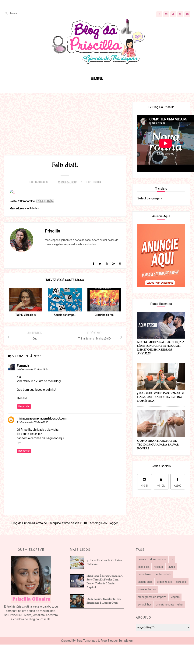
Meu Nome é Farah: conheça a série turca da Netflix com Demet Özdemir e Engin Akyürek (104, 581)
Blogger (113, 523)
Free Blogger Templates (117, 640)
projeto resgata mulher (169, 604)
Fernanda (23, 365)
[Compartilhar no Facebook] (49, 201)
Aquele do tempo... (65, 314)
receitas (159, 566)
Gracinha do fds (104, 314)
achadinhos (145, 604)
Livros (171, 566)
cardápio (181, 581)
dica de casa (145, 581)
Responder (24, 406)
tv (172, 559)
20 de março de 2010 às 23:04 (32, 369)
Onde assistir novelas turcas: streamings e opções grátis (103, 601)
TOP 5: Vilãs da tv (25, 314)
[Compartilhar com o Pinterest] (52, 201)
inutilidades (41, 181)
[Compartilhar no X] (45, 201)
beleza (142, 559)
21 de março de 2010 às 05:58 (32, 422)
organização (164, 581)
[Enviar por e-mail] (38, 201)
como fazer (145, 574)
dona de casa (158, 559)
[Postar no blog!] (41, 201)
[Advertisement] (65, 128)
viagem (175, 596)
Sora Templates (86, 640)
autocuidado (163, 574)
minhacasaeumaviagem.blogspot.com (41, 418)
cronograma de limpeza (152, 596)
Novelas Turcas (147, 589)
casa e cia (144, 566)
